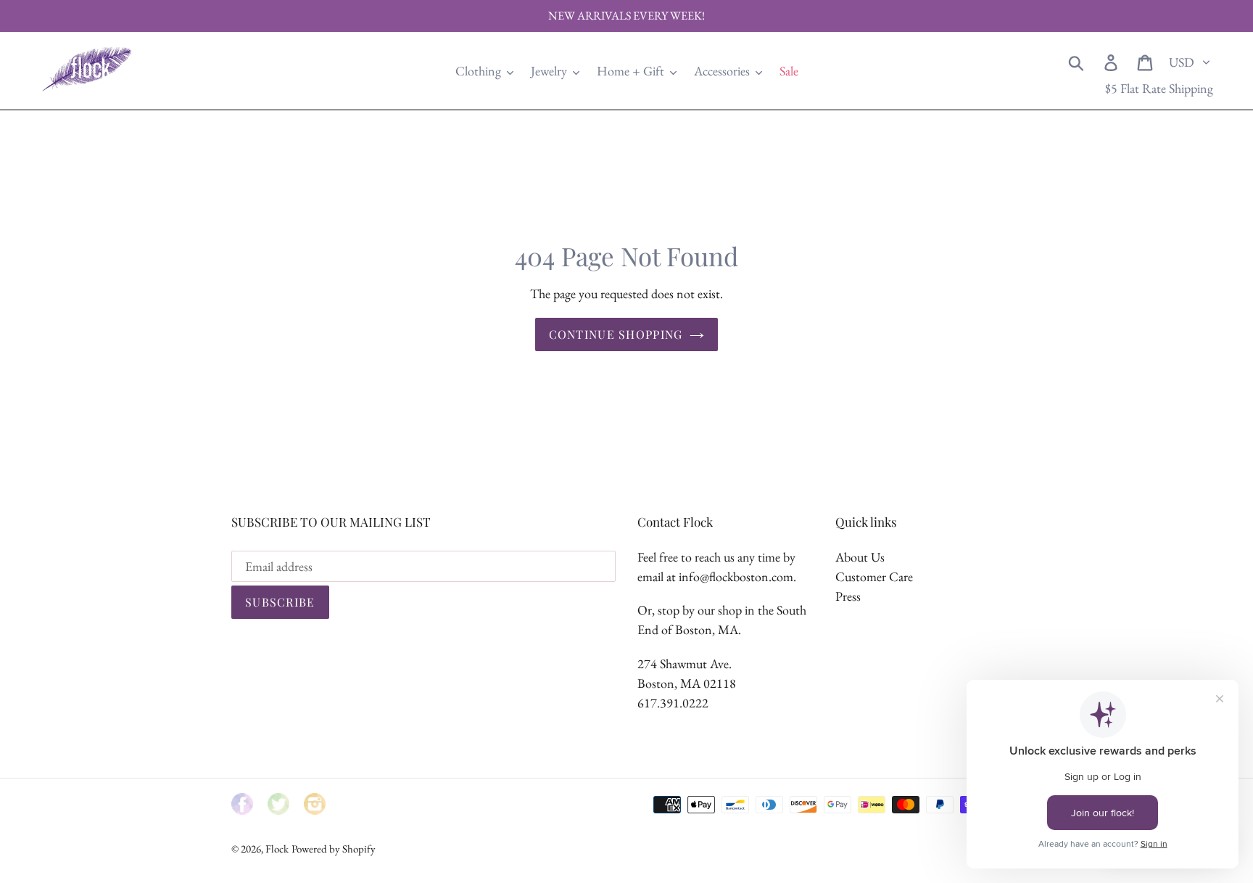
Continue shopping (616, 334)
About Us (860, 557)
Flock (277, 848)
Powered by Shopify (333, 848)
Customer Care (874, 576)
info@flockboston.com (736, 576)
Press (848, 596)
